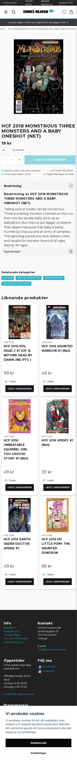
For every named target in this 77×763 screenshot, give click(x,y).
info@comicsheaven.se (52, 649)
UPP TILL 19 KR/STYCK (28, 277)
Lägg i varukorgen (20, 388)
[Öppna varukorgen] (71, 12)
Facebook (49, 666)
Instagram (49, 670)
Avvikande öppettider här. (19, 694)
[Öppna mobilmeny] (5, 12)
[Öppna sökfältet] (13, 12)
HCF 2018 (7, 277)
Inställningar (38, 753)
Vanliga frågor (12, 634)
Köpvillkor (10, 627)
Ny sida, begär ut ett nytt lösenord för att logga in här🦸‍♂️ (38, 22)
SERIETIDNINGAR (54, 277)
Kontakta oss (11, 631)
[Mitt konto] (64, 12)
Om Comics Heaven (16, 638)
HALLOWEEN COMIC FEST (16, 283)
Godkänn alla (38, 742)
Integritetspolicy (14, 642)
